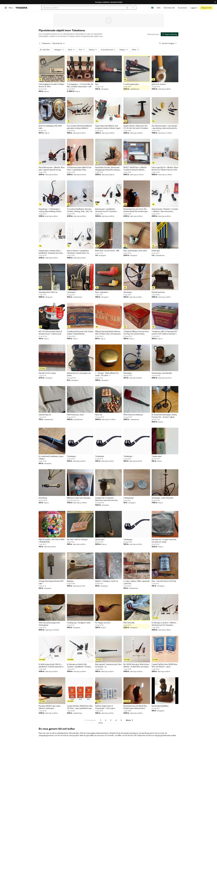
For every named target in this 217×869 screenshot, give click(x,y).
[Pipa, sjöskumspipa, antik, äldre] (136, 235)
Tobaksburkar (128, 498)
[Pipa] (108, 69)
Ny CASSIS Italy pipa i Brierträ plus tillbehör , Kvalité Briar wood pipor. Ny (136, 665)
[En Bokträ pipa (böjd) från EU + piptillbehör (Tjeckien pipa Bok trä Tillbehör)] (52, 649)
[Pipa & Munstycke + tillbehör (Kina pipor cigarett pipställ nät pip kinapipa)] (52, 152)
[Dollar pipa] (165, 235)
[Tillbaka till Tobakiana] (39, 43)
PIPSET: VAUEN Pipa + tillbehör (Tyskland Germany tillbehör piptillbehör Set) (135, 168)
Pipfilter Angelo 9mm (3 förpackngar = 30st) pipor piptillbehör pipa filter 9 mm (105, 707)
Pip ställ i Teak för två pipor (77, 539)
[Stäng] (215, 2)
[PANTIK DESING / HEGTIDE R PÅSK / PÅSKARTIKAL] (52, 524)
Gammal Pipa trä (45, 415)
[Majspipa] (80, 565)
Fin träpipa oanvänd (102, 623)
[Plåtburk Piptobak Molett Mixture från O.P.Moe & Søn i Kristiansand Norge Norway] (108, 316)
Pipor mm (98, 415)
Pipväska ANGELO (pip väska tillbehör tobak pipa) (49, 707)
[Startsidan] (21, 8)
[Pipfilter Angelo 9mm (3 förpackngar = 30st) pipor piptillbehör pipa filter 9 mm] (108, 690)
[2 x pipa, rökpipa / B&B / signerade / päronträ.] (136, 565)
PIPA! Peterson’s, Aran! (75, 415)
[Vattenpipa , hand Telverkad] (165, 482)
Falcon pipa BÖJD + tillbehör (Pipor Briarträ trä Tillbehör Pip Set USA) (165, 168)
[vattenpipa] (80, 277)
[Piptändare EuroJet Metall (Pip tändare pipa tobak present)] (136, 690)
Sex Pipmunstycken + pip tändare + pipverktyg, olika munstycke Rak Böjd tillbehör (164, 127)
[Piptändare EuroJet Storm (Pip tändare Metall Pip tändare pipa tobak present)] (136, 193)
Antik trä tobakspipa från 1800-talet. (50, 127)
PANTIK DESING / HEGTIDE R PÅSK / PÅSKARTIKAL (52, 541)
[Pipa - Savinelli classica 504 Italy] (165, 565)
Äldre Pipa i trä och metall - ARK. (107, 251)
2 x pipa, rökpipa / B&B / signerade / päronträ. (136, 582)
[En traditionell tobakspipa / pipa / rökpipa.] (52, 441)
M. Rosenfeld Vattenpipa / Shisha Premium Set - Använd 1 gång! (164, 416)
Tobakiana (46, 43)
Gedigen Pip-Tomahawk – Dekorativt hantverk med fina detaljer (106, 499)
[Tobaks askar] (165, 441)
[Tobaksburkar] (136, 482)
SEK (158, 8)
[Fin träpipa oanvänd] (108, 607)
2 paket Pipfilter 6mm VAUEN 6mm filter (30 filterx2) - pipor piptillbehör (164, 665)
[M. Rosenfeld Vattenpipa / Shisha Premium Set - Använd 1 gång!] (165, 399)
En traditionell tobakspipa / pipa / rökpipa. (51, 457)
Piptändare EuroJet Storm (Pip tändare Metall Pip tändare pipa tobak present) (135, 210)
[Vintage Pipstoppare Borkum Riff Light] (52, 565)
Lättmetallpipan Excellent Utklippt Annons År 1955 (51, 85)
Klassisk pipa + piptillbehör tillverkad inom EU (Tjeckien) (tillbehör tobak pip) (106, 210)
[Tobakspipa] (80, 441)
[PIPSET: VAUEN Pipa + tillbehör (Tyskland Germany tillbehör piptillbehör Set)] (136, 152)
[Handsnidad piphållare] (165, 690)
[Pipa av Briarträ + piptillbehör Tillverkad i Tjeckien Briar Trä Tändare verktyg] (80, 235)
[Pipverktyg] (52, 482)
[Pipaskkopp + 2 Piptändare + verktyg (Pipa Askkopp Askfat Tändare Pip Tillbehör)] (52, 193)
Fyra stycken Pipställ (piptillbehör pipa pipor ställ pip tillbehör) (79, 127)
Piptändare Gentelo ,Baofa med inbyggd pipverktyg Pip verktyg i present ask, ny (107, 168)
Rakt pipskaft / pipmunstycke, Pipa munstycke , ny (108, 665)
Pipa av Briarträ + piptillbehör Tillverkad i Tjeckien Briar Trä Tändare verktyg (78, 252)
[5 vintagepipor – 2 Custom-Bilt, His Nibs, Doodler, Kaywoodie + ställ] (80, 69)
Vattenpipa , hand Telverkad (162, 498)
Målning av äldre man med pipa (78, 498)
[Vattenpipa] (136, 277)
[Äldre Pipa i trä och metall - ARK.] (108, 235)
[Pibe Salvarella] (137, 607)
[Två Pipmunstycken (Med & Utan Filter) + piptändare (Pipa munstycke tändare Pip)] (80, 152)
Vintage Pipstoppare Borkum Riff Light (51, 582)
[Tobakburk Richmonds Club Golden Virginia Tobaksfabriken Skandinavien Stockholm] (80, 316)
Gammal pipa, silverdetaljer (162, 373)
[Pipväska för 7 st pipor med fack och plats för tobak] (165, 524)
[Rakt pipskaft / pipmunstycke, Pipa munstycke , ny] (108, 649)
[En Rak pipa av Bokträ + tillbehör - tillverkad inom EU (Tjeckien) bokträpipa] (165, 607)
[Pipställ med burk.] (165, 277)
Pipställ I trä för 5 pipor (47, 373)
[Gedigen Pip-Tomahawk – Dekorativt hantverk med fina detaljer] (108, 482)
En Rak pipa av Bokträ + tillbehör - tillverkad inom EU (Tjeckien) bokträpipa (164, 624)
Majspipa (70, 581)
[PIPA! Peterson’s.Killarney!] (136, 399)
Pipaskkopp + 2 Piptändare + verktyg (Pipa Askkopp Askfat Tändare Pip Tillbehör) (50, 210)
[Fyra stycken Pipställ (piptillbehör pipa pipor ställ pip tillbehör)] (80, 110)
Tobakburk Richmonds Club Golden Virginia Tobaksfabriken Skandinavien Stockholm (80, 332)
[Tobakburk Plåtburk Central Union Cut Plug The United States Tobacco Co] (136, 316)
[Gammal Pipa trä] (52, 399)
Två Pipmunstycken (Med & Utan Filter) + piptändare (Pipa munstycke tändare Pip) (79, 168)
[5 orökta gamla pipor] (137, 69)
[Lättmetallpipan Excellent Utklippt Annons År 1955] (52, 69)
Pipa (96, 84)
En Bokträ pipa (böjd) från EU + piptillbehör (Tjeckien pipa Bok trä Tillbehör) (51, 665)
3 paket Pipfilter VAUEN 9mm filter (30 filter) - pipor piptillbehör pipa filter (80, 707)
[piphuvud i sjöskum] (165, 69)
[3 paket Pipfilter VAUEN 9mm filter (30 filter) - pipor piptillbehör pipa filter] (80, 690)
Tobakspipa (71, 456)
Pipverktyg (43, 498)
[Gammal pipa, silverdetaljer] (165, 357)
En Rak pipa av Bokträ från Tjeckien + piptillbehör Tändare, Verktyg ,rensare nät (79, 665)
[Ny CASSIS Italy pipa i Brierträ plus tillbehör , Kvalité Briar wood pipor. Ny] (136, 649)
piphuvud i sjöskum (159, 84)
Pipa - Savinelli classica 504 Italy (164, 581)
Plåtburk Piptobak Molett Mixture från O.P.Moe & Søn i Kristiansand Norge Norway (107, 332)
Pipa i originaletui (101, 292)
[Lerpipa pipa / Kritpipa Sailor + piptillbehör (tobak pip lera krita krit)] (52, 235)
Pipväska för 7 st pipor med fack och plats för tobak (164, 541)
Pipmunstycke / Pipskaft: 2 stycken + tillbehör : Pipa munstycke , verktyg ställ (165, 210)
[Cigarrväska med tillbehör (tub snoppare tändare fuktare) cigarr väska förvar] (108, 110)
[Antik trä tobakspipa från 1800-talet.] (52, 110)
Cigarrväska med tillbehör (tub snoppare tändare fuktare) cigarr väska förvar (107, 127)
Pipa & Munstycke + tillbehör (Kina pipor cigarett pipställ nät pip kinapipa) (51, 168)
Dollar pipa (156, 251)
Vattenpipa (127, 292)
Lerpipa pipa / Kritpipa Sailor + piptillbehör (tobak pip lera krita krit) (51, 252)
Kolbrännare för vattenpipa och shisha (79, 374)
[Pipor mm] (108, 399)
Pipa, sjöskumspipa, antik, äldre (135, 251)
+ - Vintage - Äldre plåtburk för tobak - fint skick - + (107, 374)
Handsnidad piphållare (160, 706)
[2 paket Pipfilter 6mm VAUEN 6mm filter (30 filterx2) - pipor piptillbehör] (165, 649)
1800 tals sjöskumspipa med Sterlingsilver (49, 624)
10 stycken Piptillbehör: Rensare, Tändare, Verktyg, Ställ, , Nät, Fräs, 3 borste (80, 210)
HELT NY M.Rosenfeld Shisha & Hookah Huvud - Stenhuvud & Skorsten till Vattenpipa (50, 332)
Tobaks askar (157, 456)
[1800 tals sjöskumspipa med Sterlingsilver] (52, 607)
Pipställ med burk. (158, 292)
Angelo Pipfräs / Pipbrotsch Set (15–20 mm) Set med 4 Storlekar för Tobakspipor (135, 127)
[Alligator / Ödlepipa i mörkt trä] (108, 565)
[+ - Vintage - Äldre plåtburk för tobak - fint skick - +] (108, 357)
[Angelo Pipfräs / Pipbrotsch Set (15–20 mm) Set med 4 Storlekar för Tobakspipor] (136, 110)
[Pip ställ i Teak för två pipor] (80, 524)
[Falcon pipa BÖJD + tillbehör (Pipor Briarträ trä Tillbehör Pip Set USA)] (165, 152)
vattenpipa (71, 292)
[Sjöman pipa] (108, 524)
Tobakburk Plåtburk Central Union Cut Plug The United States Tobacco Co (136, 332)
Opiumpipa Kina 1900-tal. (48, 292)
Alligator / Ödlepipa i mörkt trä (106, 581)
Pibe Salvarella (128, 623)
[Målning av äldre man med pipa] (80, 482)
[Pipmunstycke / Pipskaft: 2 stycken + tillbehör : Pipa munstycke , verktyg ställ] (165, 193)
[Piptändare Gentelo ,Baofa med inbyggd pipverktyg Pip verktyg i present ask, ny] (108, 152)
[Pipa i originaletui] (108, 277)
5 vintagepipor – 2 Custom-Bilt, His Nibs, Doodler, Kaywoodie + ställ (80, 85)
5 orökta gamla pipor (131, 84)
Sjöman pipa (99, 539)
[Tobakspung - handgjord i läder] (80, 607)
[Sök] (127, 8)
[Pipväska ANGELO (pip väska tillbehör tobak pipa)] (52, 690)
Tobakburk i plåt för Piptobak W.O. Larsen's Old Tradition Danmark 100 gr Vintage (165, 332)
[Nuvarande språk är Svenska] (152, 8)
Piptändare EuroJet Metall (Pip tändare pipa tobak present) (135, 707)
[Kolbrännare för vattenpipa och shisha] (80, 357)
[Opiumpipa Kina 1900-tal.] (52, 277)
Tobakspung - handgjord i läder (79, 623)
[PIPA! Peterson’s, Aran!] (80, 399)
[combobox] (85, 8)
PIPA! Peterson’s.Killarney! (133, 415)
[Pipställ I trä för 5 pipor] (52, 357)
